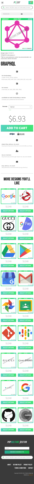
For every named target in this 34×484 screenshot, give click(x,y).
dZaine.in (31, 475)
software (9, 58)
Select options (8, 211)
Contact (30, 468)
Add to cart (17, 128)
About (9, 465)
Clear (10, 110)
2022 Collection (10, 55)
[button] (2, 2)
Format (4, 106)
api (4, 57)
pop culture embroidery (24, 57)
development (11, 57)
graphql (16, 57)
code (7, 57)
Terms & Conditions (20, 468)
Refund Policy (17, 465)
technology (14, 58)
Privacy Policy (28, 465)
